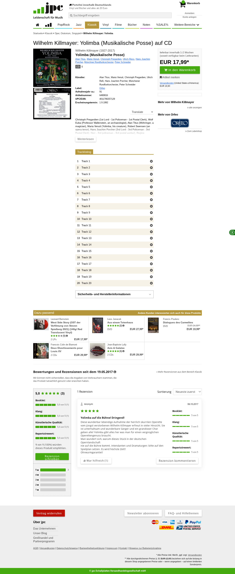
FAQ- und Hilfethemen (183, 513)
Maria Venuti (93, 59)
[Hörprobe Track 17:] (151, 264)
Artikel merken (171, 77)
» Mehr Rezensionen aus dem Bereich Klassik (179, 371)
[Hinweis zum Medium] (82, 66)
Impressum (112, 548)
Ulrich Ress (128, 59)
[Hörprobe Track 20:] (151, 283)
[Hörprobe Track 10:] (151, 219)
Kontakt (123, 548)
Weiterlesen (85, 139)
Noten (146, 24)
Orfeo (102, 88)
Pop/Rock (64, 24)
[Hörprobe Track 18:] (151, 270)
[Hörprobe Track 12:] (151, 232)
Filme (118, 24)
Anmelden (189, 13)
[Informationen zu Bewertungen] (115, 371)
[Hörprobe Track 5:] (151, 187)
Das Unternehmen (44, 528)
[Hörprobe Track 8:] (151, 206)
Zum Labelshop (194, 131)
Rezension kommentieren (177, 461)
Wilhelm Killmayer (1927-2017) (95, 50)
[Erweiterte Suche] (169, 15)
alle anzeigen (195, 107)
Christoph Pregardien (111, 59)
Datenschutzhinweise (67, 548)
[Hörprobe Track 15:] (151, 251)
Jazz (79, 24)
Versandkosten (167, 83)
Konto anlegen (189, 17)
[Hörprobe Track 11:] (151, 225)
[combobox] (120, 15)
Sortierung (164, 392)
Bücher (132, 24)
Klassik (92, 24)
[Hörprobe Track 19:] (151, 277)
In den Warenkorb (181, 70)
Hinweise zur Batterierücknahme (145, 548)
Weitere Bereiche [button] (184, 24)
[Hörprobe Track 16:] (151, 258)
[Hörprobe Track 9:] (151, 213)
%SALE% (162, 24)
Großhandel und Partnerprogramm (44, 539)
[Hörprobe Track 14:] (151, 245)
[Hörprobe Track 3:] (151, 174)
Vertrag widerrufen (49, 513)
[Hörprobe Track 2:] (151, 168)
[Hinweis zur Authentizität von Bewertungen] (67, 335)
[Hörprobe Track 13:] (151, 238)
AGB (35, 548)
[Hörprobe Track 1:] (151, 161)
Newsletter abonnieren (143, 513)
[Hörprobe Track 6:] (151, 193)
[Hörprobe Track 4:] (151, 181)
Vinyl (106, 24)
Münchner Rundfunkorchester (98, 62)
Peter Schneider (123, 62)
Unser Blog (40, 533)
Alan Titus (80, 59)
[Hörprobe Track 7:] (151, 200)
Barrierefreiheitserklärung (92, 548)
